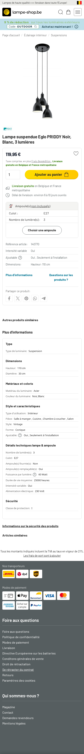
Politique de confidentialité (21, 637)
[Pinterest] (26, 298)
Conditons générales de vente (23, 658)
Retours (7, 675)
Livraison (8, 648)
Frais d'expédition (41, 161)
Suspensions (59, 35)
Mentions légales (14, 723)
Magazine (8, 707)
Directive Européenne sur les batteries (29, 653)
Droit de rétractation (16, 664)
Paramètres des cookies (18, 680)
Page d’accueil (11, 35)
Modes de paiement (15, 642)
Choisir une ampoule (42, 230)
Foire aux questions (15, 631)
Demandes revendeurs (18, 718)
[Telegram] (43, 298)
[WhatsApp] (34, 298)
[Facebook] (9, 298)
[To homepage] (22, 12)
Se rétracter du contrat (18, 669)
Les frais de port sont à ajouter (42, 555)
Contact (7, 712)
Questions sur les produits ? (61, 277)
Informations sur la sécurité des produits (30, 526)
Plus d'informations (19, 275)
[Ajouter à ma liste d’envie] (76, 153)
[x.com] (17, 298)
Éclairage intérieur (35, 35)
